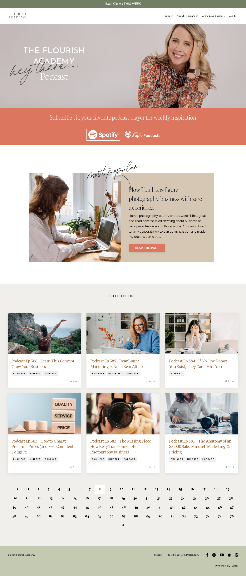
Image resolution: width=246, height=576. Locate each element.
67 (123, 516)
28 (111, 498)
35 (195, 498)
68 (136, 516)
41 (38, 507)
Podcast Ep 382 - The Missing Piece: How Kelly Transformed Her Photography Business (121, 446)
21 (27, 498)
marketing (115, 374)
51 (160, 507)
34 (183, 498)
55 (208, 507)
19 (227, 489)
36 (207, 498)
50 (148, 507)
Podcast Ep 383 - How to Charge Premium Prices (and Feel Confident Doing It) (43, 446)
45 (87, 507)
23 (51, 498)
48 (124, 507)
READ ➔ (72, 381)
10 (121, 489)
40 (26, 507)
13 (156, 489)
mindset (35, 374)
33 (171, 498)
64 (87, 516)
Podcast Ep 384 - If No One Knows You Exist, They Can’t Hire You (198, 363)
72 (184, 516)
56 (220, 507)
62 (63, 516)
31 (147, 498)
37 (219, 498)
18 (216, 489)
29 (123, 498)
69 (148, 516)
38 (231, 498)
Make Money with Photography (183, 555)
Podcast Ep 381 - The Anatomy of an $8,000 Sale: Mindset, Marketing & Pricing (200, 446)
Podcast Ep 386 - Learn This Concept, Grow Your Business (43, 363)
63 (75, 516)
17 (204, 489)
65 (99, 516)
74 (208, 516)
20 (15, 498)
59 (26, 516)
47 (111, 507)
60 (39, 516)
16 (192, 489)
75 (220, 516)
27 (99, 498)
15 (180, 489)
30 (135, 498)
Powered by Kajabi (226, 565)
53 (184, 507)
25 (75, 498)
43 (63, 507)
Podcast (168, 16)
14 (168, 489)
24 (63, 498)
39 (14, 507)
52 (172, 507)
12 (145, 489)
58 (14, 516)
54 (196, 507)
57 (232, 507)
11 (133, 489)
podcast (51, 374)
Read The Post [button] (147, 248)
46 (99, 507)
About (180, 16)
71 (172, 516)
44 (75, 507)
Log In (232, 16)
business (19, 374)
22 (39, 498)
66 (111, 516)
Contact (193, 16)
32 (159, 498)
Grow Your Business (213, 16)
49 (136, 507)
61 (50, 516)
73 (196, 516)
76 (232, 516)
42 (50, 507)
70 (160, 516)
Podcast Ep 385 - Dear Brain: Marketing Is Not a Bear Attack (116, 363)
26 (87, 498)
